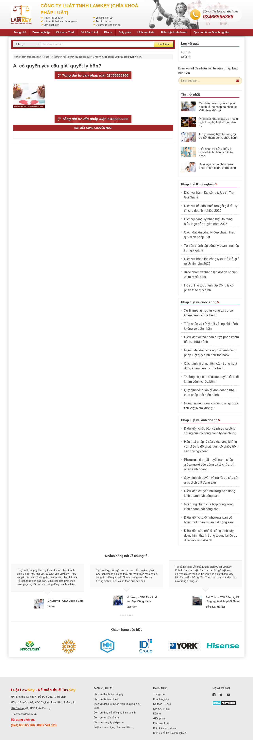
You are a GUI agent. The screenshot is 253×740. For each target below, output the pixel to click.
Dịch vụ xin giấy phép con (109, 722)
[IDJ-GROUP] (145, 646)
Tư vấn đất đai (103, 21)
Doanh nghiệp (41, 32)
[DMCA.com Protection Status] (224, 702)
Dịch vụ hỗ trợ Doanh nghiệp (211, 32)
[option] (47, 584)
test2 (186, 56)
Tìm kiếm (163, 44)
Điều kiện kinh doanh (174, 32)
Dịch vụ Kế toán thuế (106, 699)
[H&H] (107, 646)
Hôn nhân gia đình (31, 57)
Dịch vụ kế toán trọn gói (108, 25)
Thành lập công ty (53, 17)
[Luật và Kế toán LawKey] (21, 14)
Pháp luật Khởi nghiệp (198, 184)
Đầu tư (108, 32)
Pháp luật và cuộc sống (199, 302)
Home (17, 57)
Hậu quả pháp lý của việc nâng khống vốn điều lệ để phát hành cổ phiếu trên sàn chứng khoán (211, 446)
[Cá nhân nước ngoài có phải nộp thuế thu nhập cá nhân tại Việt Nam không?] (188, 106)
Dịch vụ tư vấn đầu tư (106, 717)
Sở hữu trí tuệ (89, 32)
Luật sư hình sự (104, 17)
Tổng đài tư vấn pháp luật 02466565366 (94, 75)
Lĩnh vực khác (146, 32)
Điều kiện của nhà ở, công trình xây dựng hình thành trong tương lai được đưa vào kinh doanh (210, 535)
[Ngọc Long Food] (30, 646)
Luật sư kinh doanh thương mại (60, 21)
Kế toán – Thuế (65, 32)
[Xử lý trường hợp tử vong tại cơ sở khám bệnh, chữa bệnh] (188, 137)
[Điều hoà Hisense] (223, 646)
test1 (186, 52)
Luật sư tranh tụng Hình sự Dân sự (114, 727)
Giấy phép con (51, 25)
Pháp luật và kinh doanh (199, 420)
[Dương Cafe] (68, 646)
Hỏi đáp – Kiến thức (51, 57)
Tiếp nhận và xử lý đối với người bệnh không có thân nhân (216, 152)
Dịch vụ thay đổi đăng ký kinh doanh (115, 712)
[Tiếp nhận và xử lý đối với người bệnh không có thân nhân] (188, 152)
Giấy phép (125, 32)
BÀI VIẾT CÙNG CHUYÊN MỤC (92, 127)
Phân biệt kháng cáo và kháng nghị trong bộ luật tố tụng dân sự (218, 122)
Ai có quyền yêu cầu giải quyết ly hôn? (81, 57)
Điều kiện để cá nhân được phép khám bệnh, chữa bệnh (217, 165)
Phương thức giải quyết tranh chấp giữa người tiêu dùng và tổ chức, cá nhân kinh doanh (209, 464)
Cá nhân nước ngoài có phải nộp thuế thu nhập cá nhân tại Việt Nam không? (218, 107)
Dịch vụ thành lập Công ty (109, 694)
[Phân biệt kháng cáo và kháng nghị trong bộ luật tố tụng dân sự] (188, 122)
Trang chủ (20, 32)
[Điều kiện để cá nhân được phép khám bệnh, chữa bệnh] (188, 167)
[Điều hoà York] (184, 646)
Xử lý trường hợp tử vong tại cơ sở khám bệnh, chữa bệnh (218, 135)
